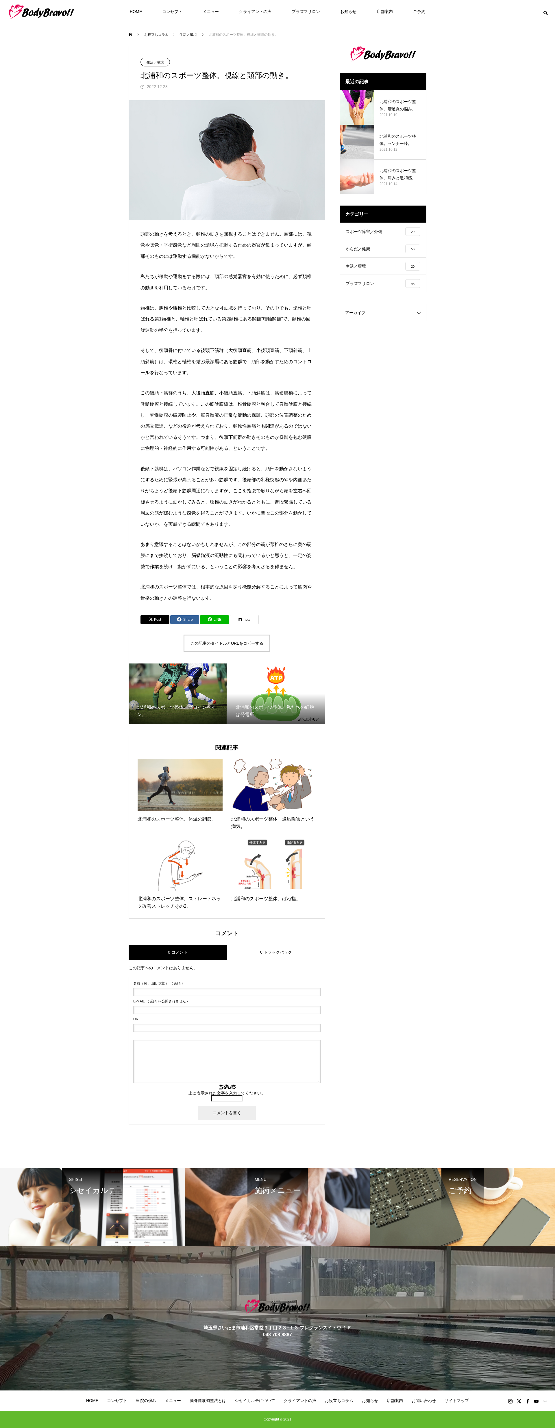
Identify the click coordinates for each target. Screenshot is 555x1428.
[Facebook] (527, 1401)
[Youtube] (536, 1401)
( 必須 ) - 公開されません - (160, 1001)
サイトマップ (457, 1400)
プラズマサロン (306, 11)
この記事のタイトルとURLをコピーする (226, 643)
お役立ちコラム (339, 1400)
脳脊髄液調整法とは (208, 1400)
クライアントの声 (255, 11)
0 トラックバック (276, 952)
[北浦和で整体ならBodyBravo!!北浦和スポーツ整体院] (41, 11)
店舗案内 (385, 11)
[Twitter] (519, 1401)
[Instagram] (510, 1401)
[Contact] (545, 1401)
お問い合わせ (424, 1400)
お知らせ (348, 11)
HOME (136, 11)
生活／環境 (155, 62)
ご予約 (419, 11)
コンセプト (172, 11)
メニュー (211, 11)
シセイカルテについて (255, 1400)
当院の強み (146, 1400)
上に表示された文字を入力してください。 (226, 1093)
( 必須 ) (158, 983)
